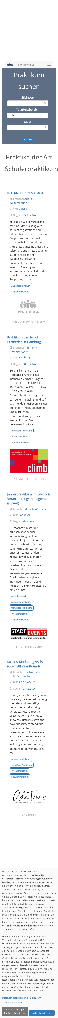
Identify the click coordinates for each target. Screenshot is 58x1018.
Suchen (28, 139)
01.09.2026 (29, 688)
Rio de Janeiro (26, 682)
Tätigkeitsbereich (27, 109)
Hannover (24, 515)
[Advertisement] (29, 32)
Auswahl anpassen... (13, 1002)
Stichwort (27, 97)
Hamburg (24, 357)
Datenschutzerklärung (14, 997)
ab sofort (28, 521)
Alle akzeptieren (42, 1012)
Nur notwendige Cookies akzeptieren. (15, 1011)
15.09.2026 (29, 215)
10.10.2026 (29, 364)
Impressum (35, 997)
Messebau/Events (35, 509)
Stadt (27, 122)
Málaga (22, 208)
